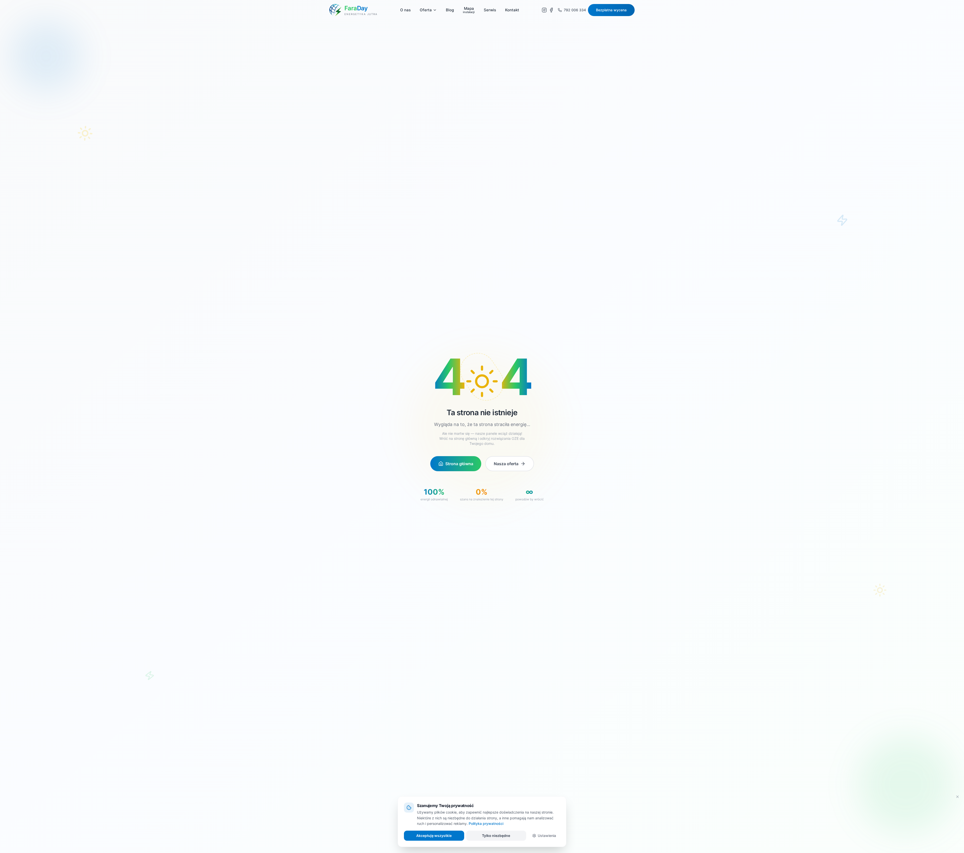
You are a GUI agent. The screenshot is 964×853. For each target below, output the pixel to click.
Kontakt (512, 10)
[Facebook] (552, 10)
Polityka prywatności (486, 823)
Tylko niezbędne (496, 835)
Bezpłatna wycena (611, 10)
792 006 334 (575, 10)
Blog (450, 10)
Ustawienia (547, 835)
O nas (405, 10)
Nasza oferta (506, 463)
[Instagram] (544, 10)
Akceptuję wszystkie (434, 835)
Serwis (490, 10)
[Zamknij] (957, 796)
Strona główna (459, 463)
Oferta (426, 10)
